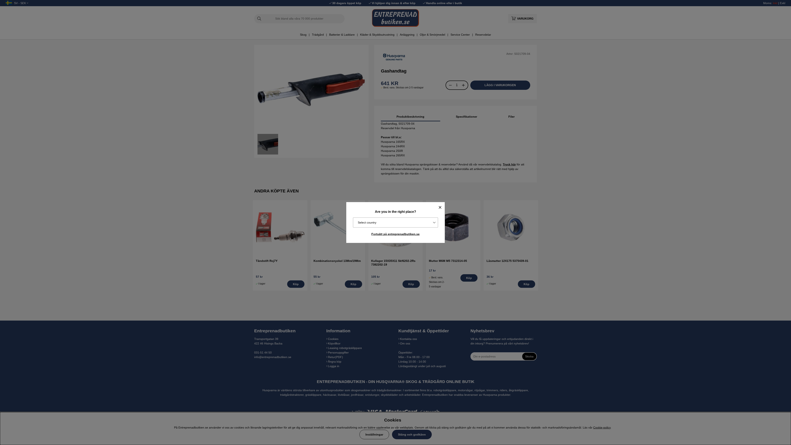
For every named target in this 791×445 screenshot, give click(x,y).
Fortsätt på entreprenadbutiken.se (395, 234)
